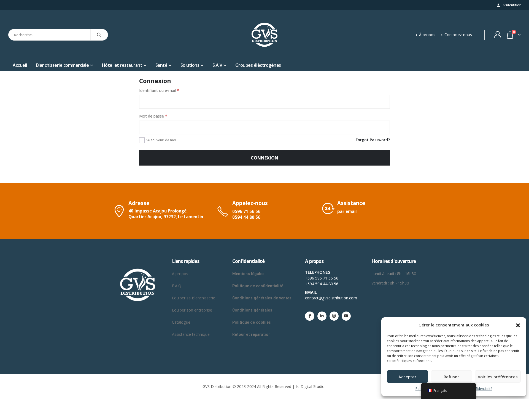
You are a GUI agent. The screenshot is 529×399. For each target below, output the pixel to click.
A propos (180, 273)
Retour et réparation (251, 334)
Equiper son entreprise (192, 310)
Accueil (20, 65)
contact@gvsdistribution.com (331, 297)
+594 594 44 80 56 (321, 283)
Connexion (264, 158)
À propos (427, 34)
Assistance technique (191, 334)
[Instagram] (334, 316)
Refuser (451, 376)
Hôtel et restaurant (122, 65)
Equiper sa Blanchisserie (193, 297)
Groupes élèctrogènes (258, 65)
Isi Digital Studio (310, 386)
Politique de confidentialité (257, 286)
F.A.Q (176, 285)
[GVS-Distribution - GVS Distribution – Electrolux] (264, 34)
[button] (518, 325)
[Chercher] (99, 34)
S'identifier (512, 5)
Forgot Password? (373, 139)
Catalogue (181, 322)
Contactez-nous (458, 34)
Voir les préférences (498, 376)
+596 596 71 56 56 (321, 278)
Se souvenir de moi (161, 140)
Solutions (189, 65)
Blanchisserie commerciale (62, 65)
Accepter (407, 376)
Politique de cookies (251, 322)
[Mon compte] (497, 34)
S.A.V (217, 65)
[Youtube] (346, 316)
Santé (161, 65)
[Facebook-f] (309, 316)
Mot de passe (153, 116)
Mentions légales (248, 274)
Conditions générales (252, 310)
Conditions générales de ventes (262, 298)
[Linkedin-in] (321, 316)
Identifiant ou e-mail (159, 90)
